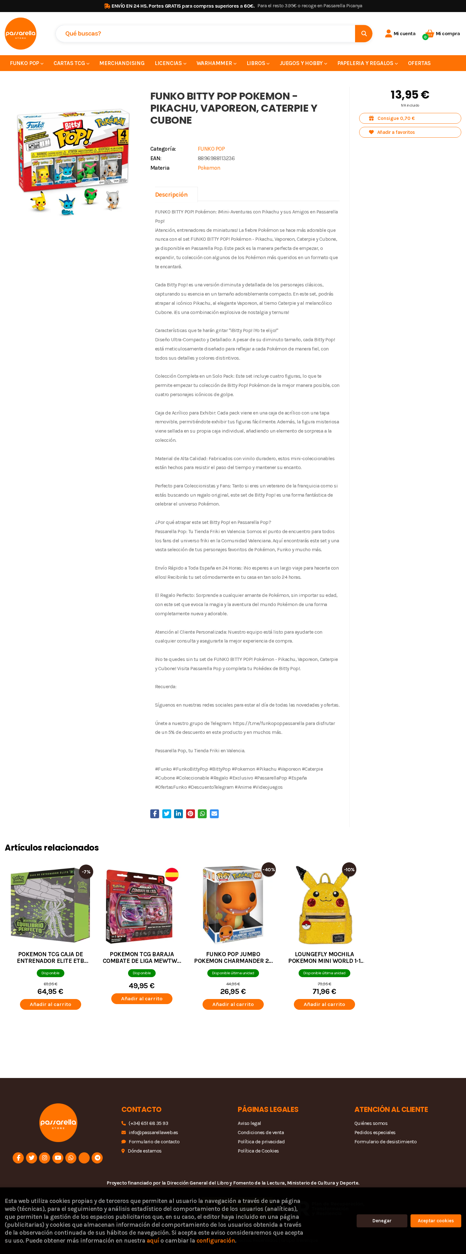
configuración (216, 1240)
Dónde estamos (145, 1151)
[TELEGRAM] (97, 1157)
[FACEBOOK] (18, 1157)
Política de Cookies (258, 1151)
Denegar (382, 1221)
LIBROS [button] (257, 63)
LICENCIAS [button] (169, 63)
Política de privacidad (261, 1142)
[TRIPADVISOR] (84, 1157)
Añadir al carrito (50, 1004)
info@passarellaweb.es (153, 1132)
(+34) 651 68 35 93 (148, 1123)
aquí (153, 1240)
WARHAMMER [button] (215, 63)
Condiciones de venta (261, 1132)
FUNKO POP (211, 149)
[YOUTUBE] (57, 1157)
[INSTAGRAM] (44, 1157)
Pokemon (209, 168)
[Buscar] (363, 33)
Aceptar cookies (436, 1221)
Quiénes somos (371, 1123)
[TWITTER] (31, 1157)
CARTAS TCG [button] (70, 63)
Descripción (171, 194)
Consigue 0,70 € (395, 118)
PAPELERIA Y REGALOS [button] (366, 63)
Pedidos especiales (375, 1132)
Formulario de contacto (154, 1142)
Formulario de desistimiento (385, 1142)
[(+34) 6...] (70, 1157)
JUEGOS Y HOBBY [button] (302, 63)
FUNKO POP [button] (25, 63)
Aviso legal (249, 1123)
